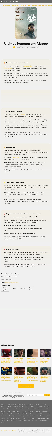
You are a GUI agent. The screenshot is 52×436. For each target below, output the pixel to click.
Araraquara (4, 416)
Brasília (9, 408)
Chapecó (24, 413)
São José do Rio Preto (24, 420)
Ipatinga (48, 416)
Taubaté (31, 413)
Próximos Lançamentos (39, 5)
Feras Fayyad (8, 68)
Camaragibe (12, 416)
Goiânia (24, 411)
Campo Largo (21, 416)
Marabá (21, 408)
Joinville (18, 418)
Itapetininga (31, 418)
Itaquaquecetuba (40, 413)
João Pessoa (10, 418)
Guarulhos (3, 411)
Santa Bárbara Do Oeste (43, 406)
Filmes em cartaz (26, 5)
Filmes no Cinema (12, 1)
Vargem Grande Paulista (43, 418)
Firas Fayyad (15, 157)
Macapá (3, 413)
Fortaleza (44, 404)
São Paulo (3, 404)
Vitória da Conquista (18, 406)
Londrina (47, 408)
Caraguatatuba (43, 420)
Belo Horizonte (12, 404)
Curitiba (37, 404)
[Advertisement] (26, 55)
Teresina (38, 411)
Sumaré (3, 420)
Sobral (48, 413)
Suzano (42, 416)
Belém (2, 406)
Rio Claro (34, 420)
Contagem (30, 404)
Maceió (18, 413)
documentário (28, 66)
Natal (27, 406)
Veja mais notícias (26, 386)
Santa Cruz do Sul (11, 420)
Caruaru (3, 423)
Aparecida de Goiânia (13, 411)
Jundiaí (27, 408)
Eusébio (9, 406)
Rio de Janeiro (21, 404)
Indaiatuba (30, 411)
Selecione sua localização (11, 5)
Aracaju (15, 408)
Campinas (44, 411)
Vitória (24, 418)
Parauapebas (10, 413)
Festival (23, 114)
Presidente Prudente (37, 408)
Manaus (3, 408)
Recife (32, 406)
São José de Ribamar (32, 416)
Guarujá (3, 418)
